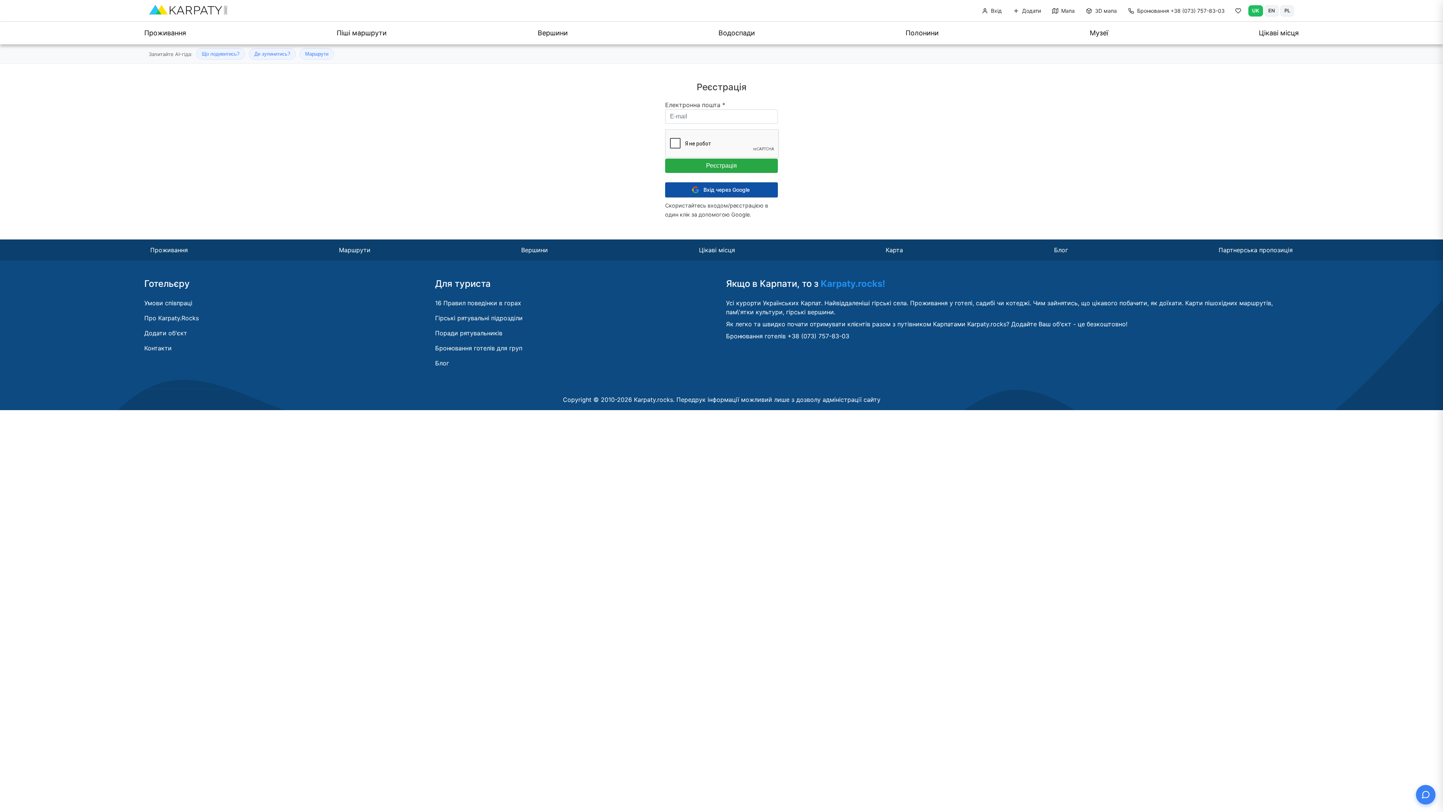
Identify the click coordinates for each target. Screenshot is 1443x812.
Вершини (553, 33)
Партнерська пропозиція (1256, 250)
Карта (894, 250)
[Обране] (1238, 12)
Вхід (995, 11)
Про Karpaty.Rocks (171, 318)
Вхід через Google (726, 189)
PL (1287, 11)
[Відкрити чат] (1425, 794)
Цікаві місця (1279, 33)
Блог (1061, 250)
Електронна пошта (695, 105)
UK (1255, 11)
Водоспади (736, 33)
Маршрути (316, 54)
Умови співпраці (168, 303)
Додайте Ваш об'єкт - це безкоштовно (1068, 324)
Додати (1031, 11)
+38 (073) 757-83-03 (1181, 11)
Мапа (1067, 11)
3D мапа (1105, 11)
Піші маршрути (362, 33)
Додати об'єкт (165, 333)
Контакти (158, 348)
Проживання (165, 33)
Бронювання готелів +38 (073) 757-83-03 (787, 336)
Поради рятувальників (468, 333)
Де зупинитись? (272, 54)
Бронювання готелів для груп (478, 348)
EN (1271, 11)
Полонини (922, 33)
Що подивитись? (220, 54)
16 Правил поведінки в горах (478, 303)
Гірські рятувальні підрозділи (479, 318)
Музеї (1099, 33)
